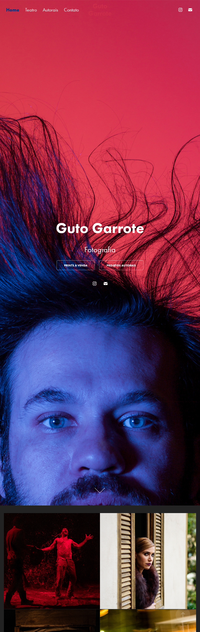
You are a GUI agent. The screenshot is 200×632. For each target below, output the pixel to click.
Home (12, 10)
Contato (71, 10)
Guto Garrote (100, 9)
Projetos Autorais (121, 265)
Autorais (50, 10)
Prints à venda (75, 265)
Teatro (31, 10)
